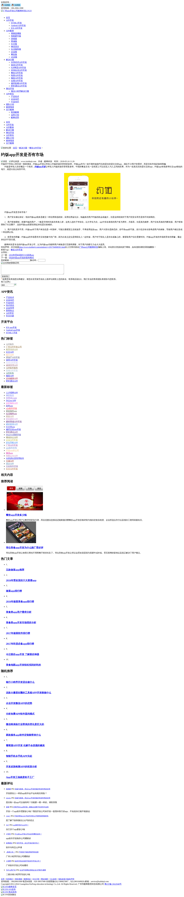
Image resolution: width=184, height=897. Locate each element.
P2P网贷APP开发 (18, 67)
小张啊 (8, 861)
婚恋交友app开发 (13, 429)
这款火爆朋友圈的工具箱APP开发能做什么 (28, 692)
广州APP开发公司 (14, 347)
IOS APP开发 (16, 28)
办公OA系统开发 (13, 435)
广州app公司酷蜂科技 (88, 247)
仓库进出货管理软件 (15, 458)
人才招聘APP (12, 393)
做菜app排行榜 (14, 591)
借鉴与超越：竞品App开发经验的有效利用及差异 (32, 789)
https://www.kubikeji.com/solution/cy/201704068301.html (42, 247)
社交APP (10, 352)
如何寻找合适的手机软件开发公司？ (28, 861)
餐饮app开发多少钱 (16, 515)
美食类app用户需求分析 (18, 612)
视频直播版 (16, 33)
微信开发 (10, 88)
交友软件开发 (12, 466)
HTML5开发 (16, 23)
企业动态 (15, 99)
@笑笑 (8, 834)
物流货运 (15, 46)
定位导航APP (12, 442)
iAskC (8, 816)
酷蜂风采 (27, 879)
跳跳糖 (8, 789)
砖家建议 (9, 843)
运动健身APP (12, 378)
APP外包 (10, 373)
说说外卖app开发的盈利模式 (21, 258)
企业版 (14, 52)
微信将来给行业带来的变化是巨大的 (25, 724)
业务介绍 (15, 115)
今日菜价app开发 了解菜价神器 (22, 654)
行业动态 (15, 102)
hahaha (8, 798)
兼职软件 (10, 395)
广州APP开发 (12, 445)
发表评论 (5, 276)
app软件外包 (11, 448)
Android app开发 (13, 330)
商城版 (14, 41)
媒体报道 (10, 107)
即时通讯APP (12, 381)
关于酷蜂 (10, 109)
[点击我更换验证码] (10, 263)
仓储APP (10, 461)
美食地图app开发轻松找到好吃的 (23, 664)
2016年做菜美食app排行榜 (20, 601)
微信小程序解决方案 (20, 91)
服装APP (10, 376)
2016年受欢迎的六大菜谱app (21, 255)
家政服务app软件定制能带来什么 (23, 735)
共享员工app (11, 398)
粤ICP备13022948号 (113, 884)
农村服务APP (12, 403)
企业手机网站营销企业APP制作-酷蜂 (33, 870)
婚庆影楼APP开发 (19, 83)
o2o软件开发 (11, 408)
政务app (9, 406)
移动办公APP (12, 437)
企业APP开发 (12, 440)
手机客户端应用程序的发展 (29, 852)
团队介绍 (10, 104)
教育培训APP (12, 349)
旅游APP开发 (17, 65)
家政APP (10, 416)
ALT (7, 825)
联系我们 (9, 879)
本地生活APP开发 (19, 70)
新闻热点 (10, 310)
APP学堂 (10, 313)
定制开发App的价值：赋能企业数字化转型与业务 (31, 807)
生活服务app (11, 414)
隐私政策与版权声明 (66, 879)
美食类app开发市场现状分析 (21, 622)
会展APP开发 (17, 81)
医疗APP (10, 355)
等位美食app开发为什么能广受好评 (24, 547)
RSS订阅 (36, 879)
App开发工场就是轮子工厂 (20, 777)
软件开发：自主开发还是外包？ (28, 843)
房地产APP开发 (13, 357)
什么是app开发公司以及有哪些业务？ (28, 834)
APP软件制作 (12, 368)
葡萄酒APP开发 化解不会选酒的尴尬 (25, 745)
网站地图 (44, 879)
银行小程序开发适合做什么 (20, 682)
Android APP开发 (18, 25)
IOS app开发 (11, 327)
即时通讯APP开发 (19, 86)
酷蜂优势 (15, 117)
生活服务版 (16, 49)
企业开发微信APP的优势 (19, 703)
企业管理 (10, 308)
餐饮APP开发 (17, 73)
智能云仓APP (12, 456)
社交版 (14, 44)
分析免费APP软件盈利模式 (20, 713)
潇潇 (7, 807)
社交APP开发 (12, 469)
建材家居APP (12, 424)
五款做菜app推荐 (15, 569)
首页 (8, 18)
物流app (9, 453)
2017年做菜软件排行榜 (18, 633)
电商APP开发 (17, 75)
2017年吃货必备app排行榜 (20, 643)
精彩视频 (18, 879)
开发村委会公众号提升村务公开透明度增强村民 (31, 816)
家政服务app (11, 411)
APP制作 (10, 344)
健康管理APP (12, 365)
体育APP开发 (12, 360)
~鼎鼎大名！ (10, 852)
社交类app (10, 427)
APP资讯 (10, 94)
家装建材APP (12, 419)
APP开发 (10, 20)
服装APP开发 (17, 78)
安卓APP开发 (12, 363)
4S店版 (14, 57)
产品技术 (15, 96)
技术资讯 (10, 305)
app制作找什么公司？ (21, 825)
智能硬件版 (16, 36)
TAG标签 (53, 879)
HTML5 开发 (11, 333)
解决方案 (10, 60)
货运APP (10, 464)
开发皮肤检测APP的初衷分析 (21, 766)
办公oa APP (11, 400)
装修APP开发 (12, 370)
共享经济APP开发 (19, 62)
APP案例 (10, 31)
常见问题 (10, 316)
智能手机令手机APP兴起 (19, 756)
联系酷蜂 (15, 112)
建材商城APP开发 (14, 421)
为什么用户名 (11, 870)
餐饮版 (14, 54)
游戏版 (14, 39)
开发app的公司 (12, 450)
